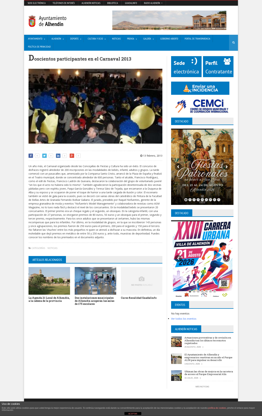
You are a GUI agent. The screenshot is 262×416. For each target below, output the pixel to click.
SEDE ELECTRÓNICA (37, 3)
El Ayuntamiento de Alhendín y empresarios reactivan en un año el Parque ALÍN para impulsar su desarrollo (208, 357)
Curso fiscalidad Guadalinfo (138, 297)
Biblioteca (112, 3)
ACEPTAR (132, 414)
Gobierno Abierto (169, 38)
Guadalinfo (131, 3)
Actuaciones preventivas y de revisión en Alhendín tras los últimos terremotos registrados (207, 340)
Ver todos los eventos (183, 318)
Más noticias (202, 386)
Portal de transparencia (197, 38)
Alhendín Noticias (91, 3)
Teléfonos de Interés (64, 3)
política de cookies (217, 408)
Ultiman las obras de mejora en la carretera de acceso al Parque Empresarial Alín (208, 373)
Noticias (116, 38)
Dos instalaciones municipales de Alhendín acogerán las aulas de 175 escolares (94, 301)
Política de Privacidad (39, 46)
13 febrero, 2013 (152, 155)
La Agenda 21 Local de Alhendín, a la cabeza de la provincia (49, 299)
